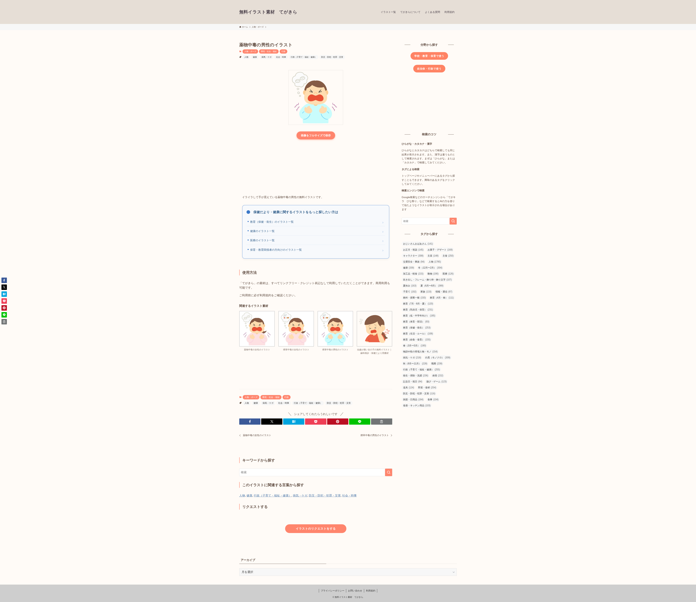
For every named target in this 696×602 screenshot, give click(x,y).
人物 (246, 57)
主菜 (433, 255)
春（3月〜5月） (414, 345)
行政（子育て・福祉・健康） (304, 57)
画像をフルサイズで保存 (316, 135)
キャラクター (413, 255)
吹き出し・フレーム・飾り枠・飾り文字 (427, 279)
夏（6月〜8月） (431, 285)
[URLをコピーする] (381, 421)
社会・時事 (281, 57)
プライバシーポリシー (332, 590)
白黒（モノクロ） (437, 357)
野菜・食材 (427, 387)
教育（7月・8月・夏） (418, 303)
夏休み (409, 285)
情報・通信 (444, 291)
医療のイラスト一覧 (262, 240)
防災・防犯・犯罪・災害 (332, 57)
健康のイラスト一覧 (262, 231)
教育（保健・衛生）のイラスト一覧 (272, 221)
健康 (255, 57)
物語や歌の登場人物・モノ (420, 351)
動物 (433, 273)
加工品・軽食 (413, 273)
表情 (437, 375)
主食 (448, 255)
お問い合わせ (355, 590)
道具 (408, 387)
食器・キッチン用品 (416, 405)
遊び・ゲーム (436, 381)
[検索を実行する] (388, 472)
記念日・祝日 (412, 381)
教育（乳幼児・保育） (418, 309)
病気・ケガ (267, 57)
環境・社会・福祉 (269, 51)
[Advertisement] (316, 167)
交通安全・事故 (413, 261)
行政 (283, 51)
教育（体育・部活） (416, 321)
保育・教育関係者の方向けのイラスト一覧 (276, 249)
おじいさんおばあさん (418, 243)
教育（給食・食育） (416, 339)
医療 (448, 273)
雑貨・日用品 (413, 399)
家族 (425, 291)
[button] (249, 421)
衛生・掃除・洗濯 (415, 375)
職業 (436, 363)
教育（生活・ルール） (418, 333)
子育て (409, 291)
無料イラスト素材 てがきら (268, 12)
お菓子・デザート (440, 249)
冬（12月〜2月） (430, 267)
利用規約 (370, 590)
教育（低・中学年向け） (419, 315)
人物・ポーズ (250, 51)
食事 (433, 399)
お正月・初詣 (413, 249)
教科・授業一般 (414, 297)
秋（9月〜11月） (415, 363)
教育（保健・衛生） (416, 327)
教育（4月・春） (442, 297)
